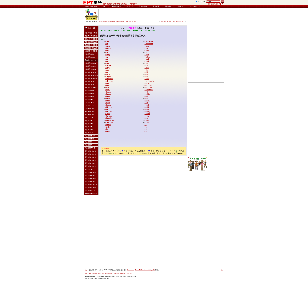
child (107, 109)
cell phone (109, 81)
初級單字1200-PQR (91, 78)
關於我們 (168, 6)
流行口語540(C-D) (90, 154)
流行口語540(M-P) (90, 163)
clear (146, 48)
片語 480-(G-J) (89, 96)
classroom (148, 44)
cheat (107, 98)
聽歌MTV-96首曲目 (91, 36)
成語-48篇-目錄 (89, 115)
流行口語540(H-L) (90, 160)
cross (146, 122)
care (107, 63)
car (106, 59)
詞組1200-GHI (89, 130)
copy (146, 98)
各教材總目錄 (120, 21)
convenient (148, 90)
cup (145, 127)
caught (108, 76)
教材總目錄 (143, 6)
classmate (148, 41)
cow (146, 118)
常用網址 (156, 6)
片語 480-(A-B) (89, 90)
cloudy (147, 61)
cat (106, 72)
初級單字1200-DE (178, 21)
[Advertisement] (143, 14)
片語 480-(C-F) (89, 93)
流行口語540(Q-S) (90, 166)
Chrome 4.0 (130, 270)
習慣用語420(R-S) (90, 187)
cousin (147, 114)
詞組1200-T (88, 145)
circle (107, 127)
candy (107, 55)
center (107, 85)
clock (146, 52)
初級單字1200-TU (90, 84)
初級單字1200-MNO (91, 75)
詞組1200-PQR (89, 139)
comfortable (149, 81)
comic (146, 83)
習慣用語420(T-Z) (90, 190)
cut (145, 129)
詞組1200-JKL (89, 133)
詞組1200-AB (89, 118)
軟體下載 (130, 6)
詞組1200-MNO (90, 136)
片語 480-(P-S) (89, 102)
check (107, 101)
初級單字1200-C (131, 21)
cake (107, 41)
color (146, 76)
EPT (204, 2)
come (146, 79)
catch (107, 74)
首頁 (104, 6)
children (108, 111)
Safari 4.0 (138, 270)
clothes (147, 57)
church (108, 125)
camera (108, 48)
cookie (147, 94)
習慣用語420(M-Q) (91, 184)
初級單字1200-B (166, 21)
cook (146, 92)
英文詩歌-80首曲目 (91, 45)
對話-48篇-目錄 (89, 109)
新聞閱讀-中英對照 (91, 193)
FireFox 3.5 (145, 270)
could (146, 107)
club (146, 63)
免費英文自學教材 (109, 21)
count (146, 109)
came (107, 46)
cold (146, 72)
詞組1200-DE (89, 124)
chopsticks (109, 120)
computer (148, 87)
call (106, 44)
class (107, 131)
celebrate (109, 79)
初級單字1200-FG (90, 66)
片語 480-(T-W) (89, 106)
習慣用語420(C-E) (90, 175)
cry (145, 125)
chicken (108, 107)
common (147, 85)
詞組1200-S (88, 142)
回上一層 (91, 28)
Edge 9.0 (152, 270)
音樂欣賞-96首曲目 (91, 39)
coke (146, 70)
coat (146, 66)
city (106, 129)
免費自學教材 (116, 6)
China (107, 114)
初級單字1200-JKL (91, 72)
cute (146, 131)
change (108, 94)
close (146, 55)
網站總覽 (215, 4)
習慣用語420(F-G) (90, 178)
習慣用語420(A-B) (90, 172)
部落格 (210, 4)
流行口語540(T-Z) (90, 169)
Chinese (108, 116)
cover (146, 116)
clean (146, 46)
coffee (146, 68)
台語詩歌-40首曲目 (91, 51)
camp (107, 50)
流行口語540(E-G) (90, 157)
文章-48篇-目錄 (89, 112)
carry (107, 68)
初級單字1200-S (90, 81)
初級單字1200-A (90, 54)
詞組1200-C (88, 121)
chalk (107, 90)
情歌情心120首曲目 (91, 42)
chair (107, 87)
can (106, 52)
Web (199, 2)
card (107, 61)
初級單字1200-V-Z (90, 87)
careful (108, 66)
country (147, 111)
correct (147, 101)
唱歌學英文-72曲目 (91, 33)
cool (146, 96)
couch (146, 105)
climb (146, 50)
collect (147, 74)
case (107, 70)
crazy (146, 120)
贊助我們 (181, 6)
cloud (146, 59)
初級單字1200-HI (90, 69)
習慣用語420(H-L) (90, 181)
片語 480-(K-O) (89, 99)
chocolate (109, 118)
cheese (108, 105)
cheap (107, 96)
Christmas (109, 122)
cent (107, 83)
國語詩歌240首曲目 (91, 48)
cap (106, 57)
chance (108, 92)
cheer (107, 103)
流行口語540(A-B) (90, 151)
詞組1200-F (88, 127)
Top (222, 270)
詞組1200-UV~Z (90, 148)
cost (146, 103)
